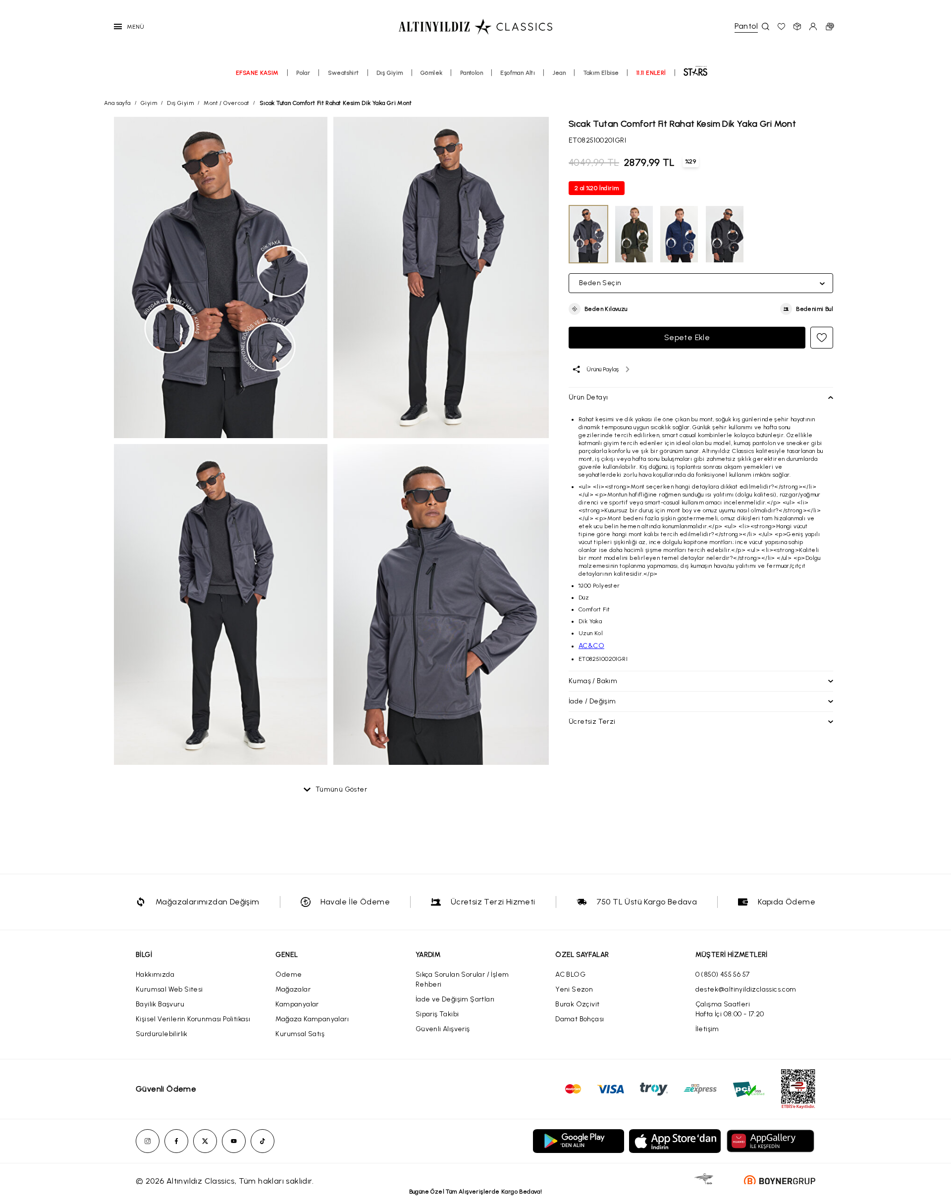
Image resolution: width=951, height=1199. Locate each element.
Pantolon (471, 72)
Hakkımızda (155, 974)
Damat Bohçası (579, 1019)
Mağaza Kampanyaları (312, 1019)
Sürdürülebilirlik (162, 1034)
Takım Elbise (601, 72)
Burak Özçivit (577, 1004)
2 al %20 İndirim (597, 188)
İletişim (707, 1029)
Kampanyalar (296, 1004)
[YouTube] (234, 1141)
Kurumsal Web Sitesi (169, 989)
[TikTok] (262, 1141)
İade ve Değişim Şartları (455, 999)
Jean (559, 72)
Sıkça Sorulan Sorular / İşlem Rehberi (462, 979)
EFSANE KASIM (257, 72)
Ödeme (288, 974)
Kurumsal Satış (299, 1034)
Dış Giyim (389, 72)
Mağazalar (293, 989)
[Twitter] (205, 1141)
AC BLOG (570, 974)
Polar (303, 72)
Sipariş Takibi (437, 1014)
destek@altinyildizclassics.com (745, 989)
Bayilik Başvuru (160, 1004)
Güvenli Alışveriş (443, 1029)
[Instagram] (147, 1141)
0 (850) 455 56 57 (722, 974)
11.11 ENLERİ (651, 72)
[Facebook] (176, 1141)
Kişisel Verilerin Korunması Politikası (193, 1019)
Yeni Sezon (574, 989)
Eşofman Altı (517, 72)
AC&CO (591, 646)
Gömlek (431, 72)
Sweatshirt (343, 72)
